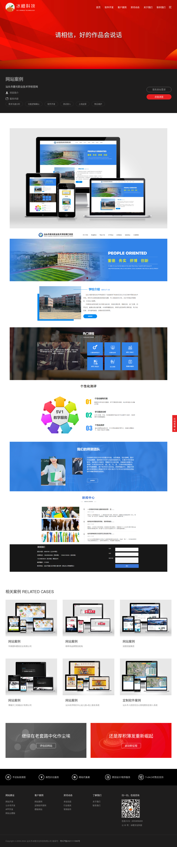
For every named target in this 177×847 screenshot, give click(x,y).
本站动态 (67, 801)
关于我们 (148, 7)
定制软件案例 (40, 805)
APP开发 (9, 809)
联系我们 (161, 7)
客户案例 (122, 7)
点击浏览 (159, 96)
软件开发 (109, 7)
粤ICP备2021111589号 (70, 841)
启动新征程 (131, 745)
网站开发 (9, 801)
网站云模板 (10, 813)
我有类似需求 (159, 89)
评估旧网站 (46, 745)
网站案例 (38, 801)
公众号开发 (10, 805)
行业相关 (67, 805)
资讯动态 (135, 7)
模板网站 (38, 809)
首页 (98, 7)
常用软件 (67, 809)
